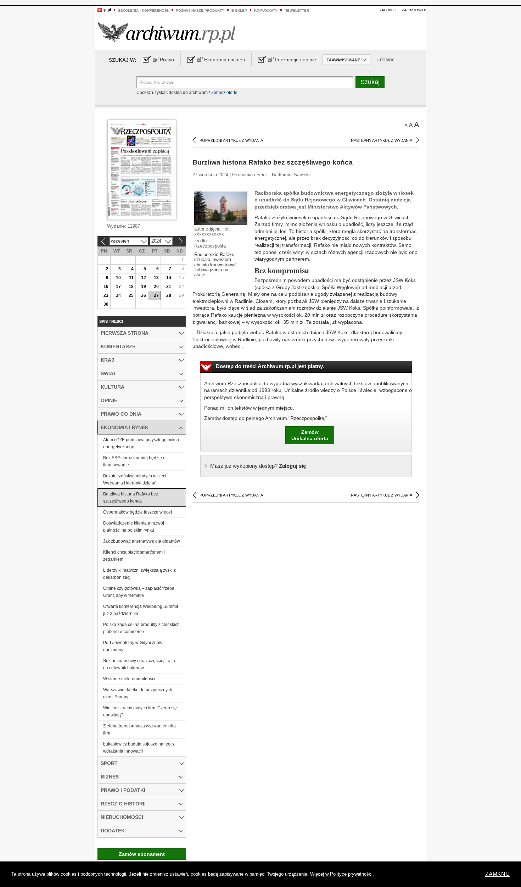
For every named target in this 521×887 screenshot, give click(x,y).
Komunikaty (266, 10)
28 (168, 295)
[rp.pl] (104, 9)
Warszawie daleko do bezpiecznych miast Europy (137, 693)
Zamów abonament (142, 854)
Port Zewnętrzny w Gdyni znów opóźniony (132, 646)
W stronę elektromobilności (129, 678)
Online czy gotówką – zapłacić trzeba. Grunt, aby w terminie (139, 592)
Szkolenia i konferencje (143, 10)
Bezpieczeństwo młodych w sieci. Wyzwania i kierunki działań (135, 479)
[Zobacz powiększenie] (220, 208)
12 (143, 277)
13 (156, 277)
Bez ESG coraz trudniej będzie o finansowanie (134, 461)
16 (105, 286)
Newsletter (297, 10)
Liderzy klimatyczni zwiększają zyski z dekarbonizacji (139, 574)
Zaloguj (388, 10)
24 (118, 295)
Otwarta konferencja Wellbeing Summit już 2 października (140, 610)
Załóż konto (414, 10)
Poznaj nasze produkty (200, 10)
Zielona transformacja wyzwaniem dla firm (139, 730)
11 (131, 277)
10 (118, 277)
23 (105, 295)
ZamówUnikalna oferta (309, 435)
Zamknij (497, 874)
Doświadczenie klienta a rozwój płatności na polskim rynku (133, 527)
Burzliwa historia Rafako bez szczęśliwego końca (130, 498)
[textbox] (244, 82)
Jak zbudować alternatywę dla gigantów (141, 541)
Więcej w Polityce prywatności (341, 874)
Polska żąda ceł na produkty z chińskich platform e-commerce (141, 628)
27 (156, 295)
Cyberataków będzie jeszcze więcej (137, 512)
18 (131, 286)
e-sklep (239, 10)
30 (105, 304)
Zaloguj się (258, 466)
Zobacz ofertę (224, 92)
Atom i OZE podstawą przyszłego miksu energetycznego (141, 443)
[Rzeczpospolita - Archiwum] (166, 32)
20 (156, 286)
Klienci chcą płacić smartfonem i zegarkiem (134, 556)
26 (143, 295)
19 (143, 286)
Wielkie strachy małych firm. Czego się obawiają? (140, 711)
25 (131, 295)
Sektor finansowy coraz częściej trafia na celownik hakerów (139, 664)
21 (168, 286)
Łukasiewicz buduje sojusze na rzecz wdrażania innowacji (139, 748)
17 (118, 286)
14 (168, 277)
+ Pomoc (386, 60)
